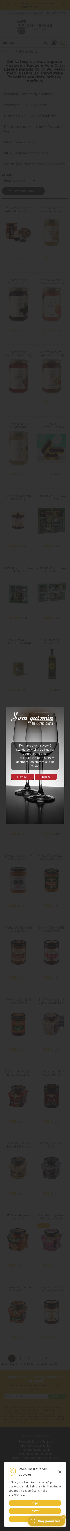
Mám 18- (45, 776)
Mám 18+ (22, 776)
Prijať (35, 1503)
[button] (63, 1517)
